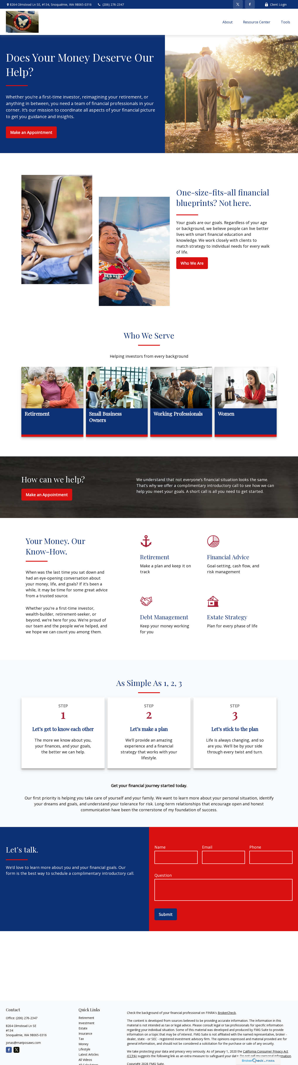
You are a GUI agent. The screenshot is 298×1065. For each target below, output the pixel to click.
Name (160, 847)
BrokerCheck (227, 1013)
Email (207, 847)
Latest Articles (89, 1054)
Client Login (278, 4)
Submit (166, 914)
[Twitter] (238, 4)
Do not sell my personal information (265, 1056)
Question (163, 875)
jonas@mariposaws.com (23, 1043)
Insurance (85, 1033)
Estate (83, 1028)
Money (83, 1044)
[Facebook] (250, 4)
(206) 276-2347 (113, 4)
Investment (86, 1023)
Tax (81, 1039)
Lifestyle (84, 1049)
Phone (255, 847)
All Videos (85, 1060)
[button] (228, 21)
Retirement (86, 1018)
